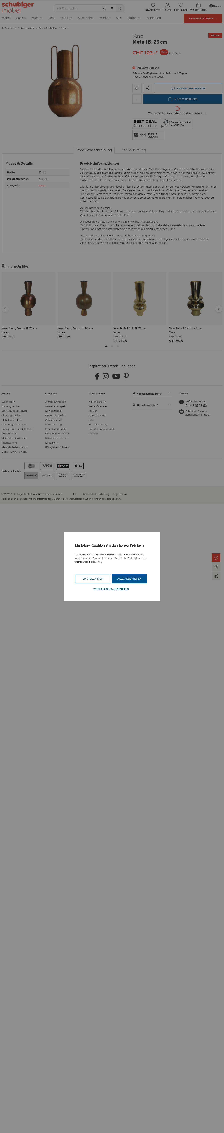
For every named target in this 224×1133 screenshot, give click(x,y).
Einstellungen (92, 578)
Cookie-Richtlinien (92, 561)
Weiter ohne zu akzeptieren (111, 588)
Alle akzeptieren (129, 578)
